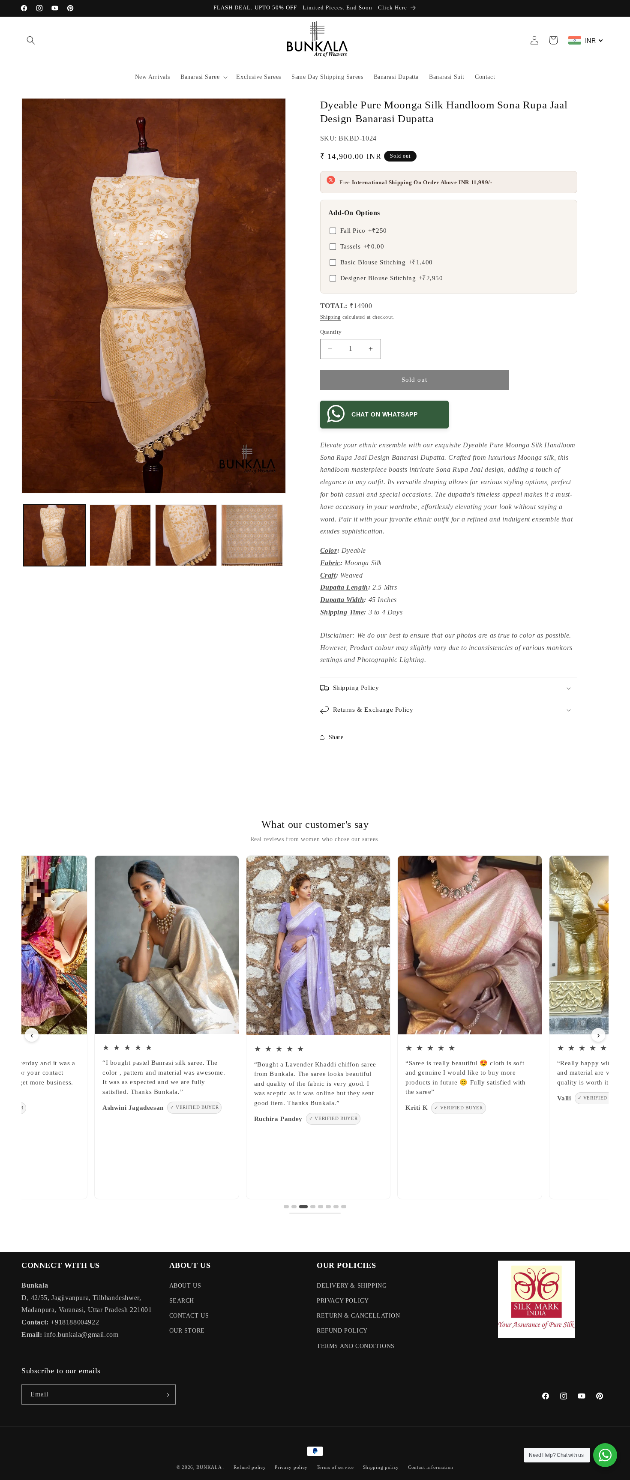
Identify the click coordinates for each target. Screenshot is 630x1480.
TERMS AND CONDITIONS (356, 1345)
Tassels (362, 246)
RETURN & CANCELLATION (358, 1315)
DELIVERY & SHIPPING (352, 1285)
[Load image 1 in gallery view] (54, 535)
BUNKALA (209, 1467)
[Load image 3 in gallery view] (186, 535)
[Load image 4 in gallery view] (252, 535)
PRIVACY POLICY (343, 1300)
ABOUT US (185, 1285)
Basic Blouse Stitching (386, 262)
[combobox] (585, 40)
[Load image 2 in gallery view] (120, 535)
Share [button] (336, 737)
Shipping (330, 317)
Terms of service (335, 1466)
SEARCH (182, 1300)
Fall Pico (363, 230)
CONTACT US (189, 1315)
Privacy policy (291, 1466)
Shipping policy (381, 1466)
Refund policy (250, 1466)
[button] (30, 40)
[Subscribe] (165, 1395)
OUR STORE (187, 1330)
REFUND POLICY (342, 1330)
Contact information (430, 1466)
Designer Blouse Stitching (391, 278)
